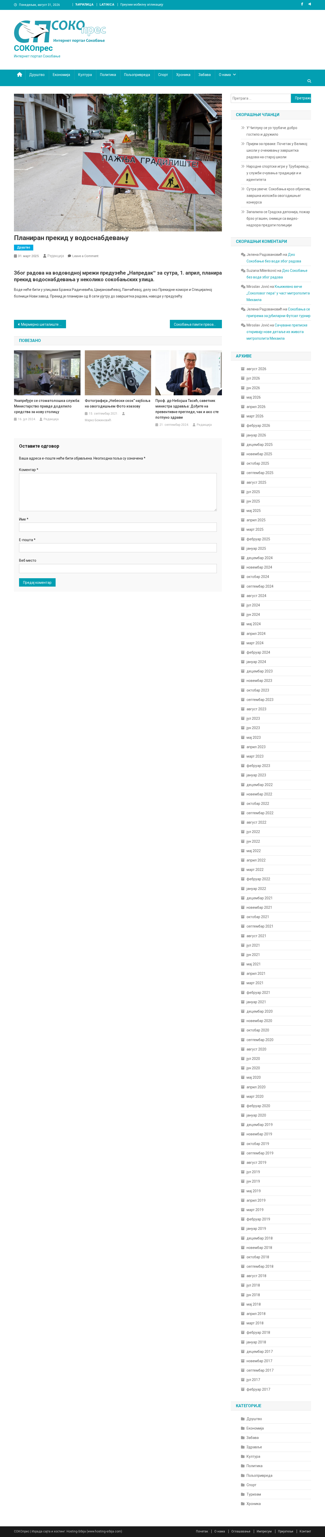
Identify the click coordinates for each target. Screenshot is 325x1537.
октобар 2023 (258, 690)
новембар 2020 (259, 1021)
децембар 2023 (260, 671)
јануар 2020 (256, 1115)
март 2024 (255, 643)
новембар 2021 (259, 907)
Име (23, 519)
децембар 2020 (260, 1011)
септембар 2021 (260, 926)
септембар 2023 (260, 700)
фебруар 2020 (258, 1106)
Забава (205, 75)
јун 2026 (253, 388)
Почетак (202, 1531)
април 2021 (256, 973)
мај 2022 (254, 851)
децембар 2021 (260, 898)
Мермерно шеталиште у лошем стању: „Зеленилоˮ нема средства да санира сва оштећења (43, 324)
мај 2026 (254, 397)
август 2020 (256, 1049)
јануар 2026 (256, 435)
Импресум (264, 1531)
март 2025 (255, 529)
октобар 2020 (258, 1030)
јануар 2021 (256, 1002)
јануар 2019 (256, 1229)
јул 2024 (253, 605)
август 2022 (256, 822)
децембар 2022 (260, 785)
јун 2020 (253, 1068)
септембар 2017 (260, 1370)
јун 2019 (253, 1181)
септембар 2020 (260, 1040)
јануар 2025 (256, 548)
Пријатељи (285, 1531)
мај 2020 (254, 1077)
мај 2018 (254, 1304)
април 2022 (256, 860)
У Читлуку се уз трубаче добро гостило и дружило (272, 131)
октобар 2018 (258, 1257)
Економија (61, 75)
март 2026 (255, 416)
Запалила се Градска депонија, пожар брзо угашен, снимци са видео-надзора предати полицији (278, 218)
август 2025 (256, 482)
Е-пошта (27, 540)
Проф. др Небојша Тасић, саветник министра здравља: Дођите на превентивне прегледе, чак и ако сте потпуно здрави (187, 409)
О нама (225, 75)
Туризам (254, 1494)
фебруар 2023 (258, 766)
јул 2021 (253, 945)
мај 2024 (254, 624)
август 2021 (256, 936)
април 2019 (256, 1200)
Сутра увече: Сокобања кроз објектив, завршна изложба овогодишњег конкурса (279, 195)
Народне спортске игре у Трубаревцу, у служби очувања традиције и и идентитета (278, 173)
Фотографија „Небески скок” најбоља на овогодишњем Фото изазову (117, 403)
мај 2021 (254, 964)
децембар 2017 (260, 1352)
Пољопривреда (137, 75)
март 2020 (255, 1096)
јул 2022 (253, 832)
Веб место (27, 560)
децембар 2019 (260, 1125)
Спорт (163, 75)
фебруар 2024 (258, 652)
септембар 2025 (260, 473)
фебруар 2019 (258, 1219)
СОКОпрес (33, 48)
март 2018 (255, 1323)
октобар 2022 (258, 804)
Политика (108, 75)
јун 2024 (253, 615)
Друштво (37, 75)
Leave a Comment (85, 256)
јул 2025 (253, 492)
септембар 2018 (260, 1266)
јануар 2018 (256, 1342)
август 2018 (256, 1276)
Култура (85, 75)
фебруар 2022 (258, 879)
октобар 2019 (258, 1144)
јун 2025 (253, 501)
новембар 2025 (259, 454)
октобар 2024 (258, 577)
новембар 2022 (259, 794)
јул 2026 (253, 378)
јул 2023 (253, 718)
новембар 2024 (259, 567)
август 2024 (256, 596)
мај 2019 (254, 1191)
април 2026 (256, 407)
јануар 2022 (256, 889)
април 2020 (256, 1087)
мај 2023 (254, 737)
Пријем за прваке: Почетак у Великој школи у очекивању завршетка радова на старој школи (277, 150)
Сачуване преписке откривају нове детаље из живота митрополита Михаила (277, 331)
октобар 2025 (258, 463)
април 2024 (256, 634)
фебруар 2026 (258, 426)
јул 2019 (253, 1172)
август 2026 (256, 369)
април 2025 (256, 520)
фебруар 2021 (258, 993)
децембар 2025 (260, 445)
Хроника (183, 75)
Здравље (254, 1447)
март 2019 (255, 1210)
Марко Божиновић (98, 420)
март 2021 (255, 983)
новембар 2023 (259, 681)
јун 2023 (253, 728)
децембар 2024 (260, 558)
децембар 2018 (260, 1238)
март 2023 (255, 756)
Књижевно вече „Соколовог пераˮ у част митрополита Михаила (278, 293)
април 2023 (256, 747)
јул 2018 (253, 1285)
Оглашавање (240, 1531)
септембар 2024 (260, 586)
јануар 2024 (256, 662)
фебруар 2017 (258, 1389)
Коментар (28, 470)
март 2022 (255, 870)
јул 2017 (253, 1380)
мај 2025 (254, 511)
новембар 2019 (259, 1134)
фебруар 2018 (258, 1332)
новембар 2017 (259, 1361)
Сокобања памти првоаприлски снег (198, 324)
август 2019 (256, 1162)
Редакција (55, 256)
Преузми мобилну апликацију (141, 4)
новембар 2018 (259, 1248)
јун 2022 (253, 841)
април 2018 (256, 1314)
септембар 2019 (260, 1153)
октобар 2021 (258, 917)
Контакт (305, 1531)
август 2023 (256, 709)
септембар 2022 (260, 813)
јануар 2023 (256, 775)
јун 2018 (253, 1295)
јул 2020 (253, 1059)
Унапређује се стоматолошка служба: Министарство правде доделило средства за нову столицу (47, 406)
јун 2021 (253, 955)
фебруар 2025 (258, 539)
